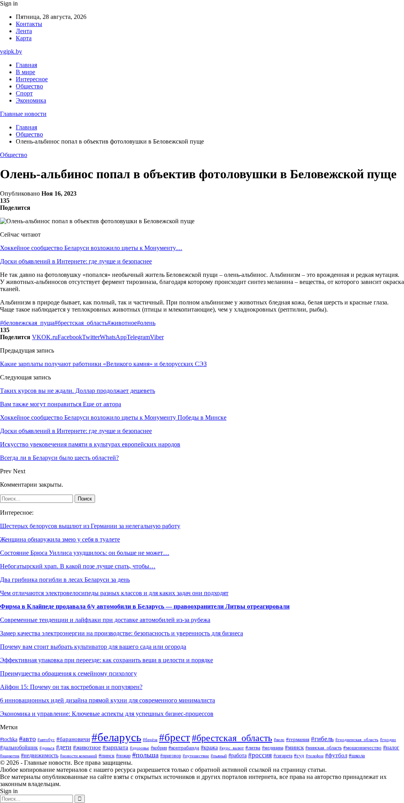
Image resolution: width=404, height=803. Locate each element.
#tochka (8, 739)
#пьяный (219, 755)
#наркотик (9, 755)
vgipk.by (11, 51)
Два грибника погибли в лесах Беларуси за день (65, 579)
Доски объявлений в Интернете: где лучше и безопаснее (76, 261)
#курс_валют (231, 747)
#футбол (336, 755)
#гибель (322, 739)
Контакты (29, 24)
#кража (209, 748)
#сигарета (282, 755)
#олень (146, 322)
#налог (391, 748)
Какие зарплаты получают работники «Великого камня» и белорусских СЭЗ (103, 363)
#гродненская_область (356, 740)
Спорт (24, 93)
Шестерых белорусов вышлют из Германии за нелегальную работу (90, 526)
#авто (27, 739)
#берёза (150, 739)
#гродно (388, 739)
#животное (122, 322)
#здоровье (139, 747)
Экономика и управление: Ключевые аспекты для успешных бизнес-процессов (106, 713)
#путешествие (196, 755)
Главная (26, 65)
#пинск (106, 755)
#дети (63, 747)
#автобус (46, 740)
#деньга (46, 747)
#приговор (170, 755)
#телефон (315, 755)
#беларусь (116, 737)
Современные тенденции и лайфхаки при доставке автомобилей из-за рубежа (105, 619)
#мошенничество (362, 748)
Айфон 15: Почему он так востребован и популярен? (71, 686)
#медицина (272, 748)
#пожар (123, 755)
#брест (174, 737)
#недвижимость (39, 755)
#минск (294, 747)
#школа (357, 755)
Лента (24, 31)
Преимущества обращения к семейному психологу (68, 673)
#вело (279, 739)
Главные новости (23, 113)
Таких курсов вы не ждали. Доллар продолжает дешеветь (77, 390)
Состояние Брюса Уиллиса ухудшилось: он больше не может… (84, 552)
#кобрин (159, 748)
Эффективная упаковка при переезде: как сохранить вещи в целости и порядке (106, 660)
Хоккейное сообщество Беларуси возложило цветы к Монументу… (91, 248)
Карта (24, 38)
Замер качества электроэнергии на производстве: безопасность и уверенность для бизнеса (121, 633)
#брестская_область (80, 322)
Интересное (32, 79)
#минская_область (323, 748)
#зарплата (115, 747)
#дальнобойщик (19, 748)
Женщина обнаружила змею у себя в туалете (60, 539)
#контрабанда (183, 748)
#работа (237, 755)
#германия (297, 739)
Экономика (31, 100)
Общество (29, 86)
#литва (252, 748)
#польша (145, 755)
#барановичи (73, 739)
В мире (25, 72)
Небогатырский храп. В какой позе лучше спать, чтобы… (77, 566)
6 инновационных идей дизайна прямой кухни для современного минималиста (107, 700)
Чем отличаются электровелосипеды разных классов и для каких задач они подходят (114, 593)
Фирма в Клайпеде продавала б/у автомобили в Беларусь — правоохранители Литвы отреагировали (145, 606)
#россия (260, 755)
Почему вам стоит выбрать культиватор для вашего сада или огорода (93, 646)
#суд (299, 755)
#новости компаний (78, 755)
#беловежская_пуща (27, 322)
